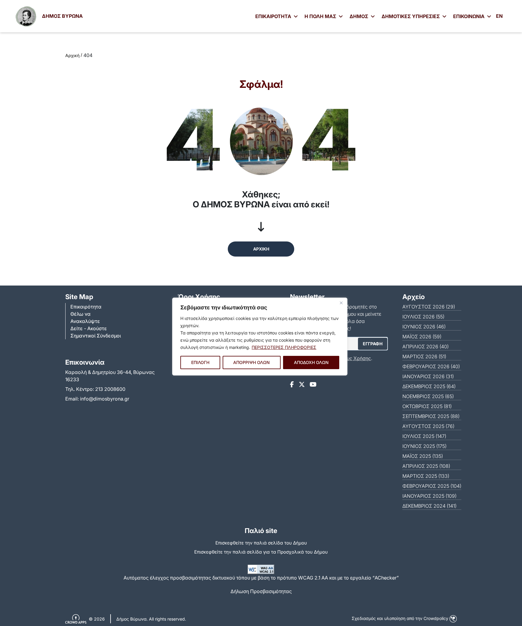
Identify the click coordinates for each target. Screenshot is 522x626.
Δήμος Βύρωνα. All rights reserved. (151, 618)
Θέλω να (80, 314)
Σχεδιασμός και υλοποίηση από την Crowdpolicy (401, 618)
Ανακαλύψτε (85, 321)
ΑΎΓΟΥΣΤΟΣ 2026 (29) (428, 307)
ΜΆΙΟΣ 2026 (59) (421, 337)
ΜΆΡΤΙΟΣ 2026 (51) (424, 356)
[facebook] (292, 385)
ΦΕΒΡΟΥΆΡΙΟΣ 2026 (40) (431, 366)
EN (499, 16)
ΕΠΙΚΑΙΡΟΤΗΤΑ (273, 16)
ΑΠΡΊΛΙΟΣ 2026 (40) (425, 346)
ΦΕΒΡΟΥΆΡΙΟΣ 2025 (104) (431, 486)
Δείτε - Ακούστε (88, 328)
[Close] (341, 302)
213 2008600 (110, 389)
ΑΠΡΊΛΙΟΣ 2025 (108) (426, 466)
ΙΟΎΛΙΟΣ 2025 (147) (424, 436)
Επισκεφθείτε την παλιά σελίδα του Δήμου (261, 543)
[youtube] (313, 385)
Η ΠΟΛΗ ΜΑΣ (320, 16)
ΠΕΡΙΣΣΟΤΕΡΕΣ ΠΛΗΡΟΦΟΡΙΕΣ (284, 347)
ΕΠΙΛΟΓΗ (200, 362)
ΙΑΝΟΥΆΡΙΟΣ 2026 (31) (428, 376)
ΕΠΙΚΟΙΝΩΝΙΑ (469, 16)
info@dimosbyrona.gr (104, 399)
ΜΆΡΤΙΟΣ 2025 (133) (425, 476)
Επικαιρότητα (86, 307)
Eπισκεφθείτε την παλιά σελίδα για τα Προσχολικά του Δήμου (261, 552)
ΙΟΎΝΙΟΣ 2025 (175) (424, 446)
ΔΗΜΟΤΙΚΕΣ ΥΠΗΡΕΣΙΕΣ (411, 16)
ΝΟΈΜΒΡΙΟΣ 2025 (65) (428, 396)
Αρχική (72, 55)
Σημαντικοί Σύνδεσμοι (95, 336)
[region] (259, 336)
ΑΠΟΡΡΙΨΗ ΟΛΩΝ (251, 362)
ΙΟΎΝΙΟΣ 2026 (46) (424, 327)
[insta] (302, 385)
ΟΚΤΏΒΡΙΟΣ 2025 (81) (427, 406)
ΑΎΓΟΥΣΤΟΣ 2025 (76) (428, 426)
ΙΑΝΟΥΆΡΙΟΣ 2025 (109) (429, 496)
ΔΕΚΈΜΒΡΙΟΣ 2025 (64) (429, 386)
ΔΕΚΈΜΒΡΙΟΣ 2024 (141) (429, 506)
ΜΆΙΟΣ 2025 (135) (422, 456)
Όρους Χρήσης (354, 358)
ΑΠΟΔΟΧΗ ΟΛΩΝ (311, 362)
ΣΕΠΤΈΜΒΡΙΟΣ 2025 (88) (430, 416)
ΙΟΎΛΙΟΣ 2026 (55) (423, 317)
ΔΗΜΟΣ (359, 16)
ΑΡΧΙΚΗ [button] (261, 248)
